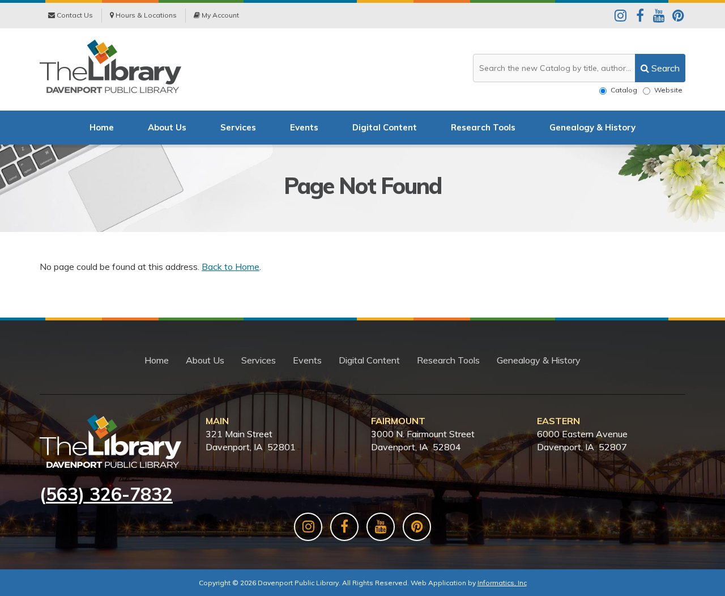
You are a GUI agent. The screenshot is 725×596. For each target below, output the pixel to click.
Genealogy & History (592, 127)
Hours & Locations (145, 15)
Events (304, 127)
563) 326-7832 (109, 494)
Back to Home (230, 266)
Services (238, 127)
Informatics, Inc (502, 582)
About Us (167, 127)
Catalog (624, 90)
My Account (219, 15)
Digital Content (384, 127)
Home (101, 127)
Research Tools (483, 127)
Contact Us (74, 15)
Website (668, 90)
